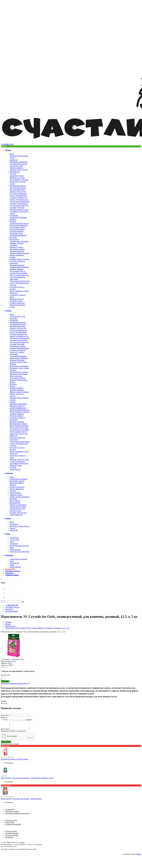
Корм (12, 154)
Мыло (12, 426)
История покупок (12, 833)
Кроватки (26, 497)
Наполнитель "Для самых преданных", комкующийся (21, 799)
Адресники (14, 217)
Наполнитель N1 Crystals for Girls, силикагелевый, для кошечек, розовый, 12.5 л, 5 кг (37, 628)
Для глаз (19, 192)
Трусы (22, 428)
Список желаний (11, 835)
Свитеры (20, 414)
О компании (10, 809)
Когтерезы (25, 223)
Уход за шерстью (21, 434)
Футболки (13, 416)
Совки (12, 184)
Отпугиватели (15, 281)
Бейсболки (14, 404)
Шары (17, 501)
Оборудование (15, 493)
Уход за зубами (21, 273)
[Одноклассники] (9, 593)
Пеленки (20, 269)
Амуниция (14, 215)
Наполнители (15, 172)
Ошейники (23, 217)
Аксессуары (14, 540)
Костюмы (13, 410)
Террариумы (14, 563)
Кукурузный (21, 507)
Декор (12, 565)
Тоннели (25, 253)
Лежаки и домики (16, 247)
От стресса (20, 352)
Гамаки (12, 497)
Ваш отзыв (5, 729)
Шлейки (13, 219)
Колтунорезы (15, 225)
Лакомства (14, 160)
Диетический (15, 156)
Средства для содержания (19, 551)
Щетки (23, 235)
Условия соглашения (13, 824)
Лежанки (20, 243)
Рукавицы (13, 233)
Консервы (13, 318)
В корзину (9, 763)
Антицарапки (15, 223)
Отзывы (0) (25, 683)
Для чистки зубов (16, 166)
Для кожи (20, 198)
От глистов (21, 211)
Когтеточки (14, 239)
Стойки (13, 400)
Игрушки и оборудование (19, 526)
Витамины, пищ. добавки (19, 368)
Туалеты (13, 174)
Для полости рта (22, 200)
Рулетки (13, 362)
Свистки (19, 362)
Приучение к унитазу (18, 182)
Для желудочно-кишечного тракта (18, 194)
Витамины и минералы (18, 162)
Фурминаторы (15, 235)
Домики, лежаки (16, 495)
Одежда (13, 402)
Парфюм (13, 269)
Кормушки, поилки (17, 481)
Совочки (26, 259)
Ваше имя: (5, 715)
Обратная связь (11, 820)
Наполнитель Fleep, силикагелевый (14, 759)
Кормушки (14, 483)
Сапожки (13, 414)
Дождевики (22, 404)
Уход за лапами (15, 432)
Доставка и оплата (12, 811)
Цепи (25, 362)
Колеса (12, 501)
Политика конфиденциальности (17, 813)
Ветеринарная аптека (18, 186)
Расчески (13, 231)
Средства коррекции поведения (17, 278)
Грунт (12, 542)
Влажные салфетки (17, 422)
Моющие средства (17, 299)
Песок (18, 509)
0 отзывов (6, 659)
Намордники (15, 358)
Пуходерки (20, 229)
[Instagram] (9, 597)
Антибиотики (15, 188)
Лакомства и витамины (18, 479)
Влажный (24, 156)
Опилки (13, 509)
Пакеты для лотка (21, 180)
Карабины (23, 356)
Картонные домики (17, 249)
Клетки (12, 386)
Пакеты (18, 469)
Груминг (13, 221)
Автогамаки (14, 463)
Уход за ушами (15, 275)
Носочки (26, 410)
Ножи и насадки (16, 376)
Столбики (13, 245)
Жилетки (13, 406)
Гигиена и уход (15, 511)
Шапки (20, 416)
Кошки (8, 624)
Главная (8, 622)
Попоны (19, 412)
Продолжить (6, 742)
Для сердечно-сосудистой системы (18, 204)
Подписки (9, 837)
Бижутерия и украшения (19, 366)
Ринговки (20, 360)
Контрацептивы (16, 209)
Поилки (26, 398)
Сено (23, 509)
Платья (12, 412)
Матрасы (20, 251)
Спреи (20, 233)
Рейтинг (4, 717)
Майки (20, 410)
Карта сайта (9, 822)
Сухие (19, 170)
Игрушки (13, 237)
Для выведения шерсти (18, 164)
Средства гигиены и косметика (17, 262)
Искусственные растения (19, 546)
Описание (5, 683)
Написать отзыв (18, 659)
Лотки (12, 180)
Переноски (14, 305)
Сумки (12, 307)
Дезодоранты (22, 513)
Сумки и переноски (17, 303)
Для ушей (20, 207)
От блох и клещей (16, 350)
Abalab (138, 854)
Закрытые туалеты (17, 176)
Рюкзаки (22, 305)
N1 (14, 661)
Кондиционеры (23, 267)
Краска (24, 424)
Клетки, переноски (17, 487)
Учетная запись (11, 831)
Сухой (12, 158)
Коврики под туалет (17, 178)
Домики (13, 241)
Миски (19, 259)
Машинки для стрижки (19, 226)
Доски (18, 241)
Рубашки (25, 412)
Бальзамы (13, 265)
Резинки (20, 231)
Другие (24, 170)
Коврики (13, 243)
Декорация (14, 544)
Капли (12, 291)
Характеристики (15, 683)
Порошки (13, 301)
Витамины (14, 524)
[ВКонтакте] (9, 589)
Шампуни (25, 275)
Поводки (13, 360)
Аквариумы (14, 538)
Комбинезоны (21, 408)
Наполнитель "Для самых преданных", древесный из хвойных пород (27, 778)
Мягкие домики (16, 253)
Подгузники (14, 271)
